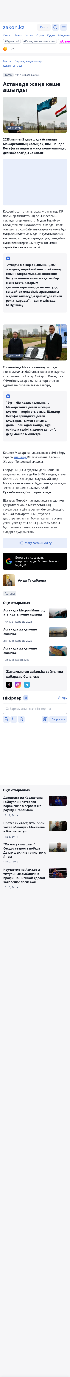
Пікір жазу (58, 719)
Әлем (18, 35)
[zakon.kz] (13, 27)
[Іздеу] (55, 27)
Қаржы (28, 35)
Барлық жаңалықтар (28, 61)
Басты (7, 61)
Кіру (64, 698)
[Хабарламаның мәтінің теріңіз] (35, 708)
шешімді (20, 457)
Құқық (51, 35)
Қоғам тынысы (12, 65)
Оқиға (40, 35)
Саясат (7, 35)
